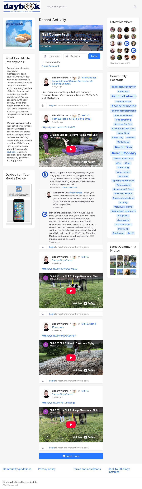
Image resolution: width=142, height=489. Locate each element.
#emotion (123, 133)
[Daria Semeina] (133, 43)
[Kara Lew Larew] (119, 36)
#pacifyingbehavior (123, 180)
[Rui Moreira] (127, 36)
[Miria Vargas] (127, 43)
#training (123, 228)
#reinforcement (123, 193)
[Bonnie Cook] (113, 57)
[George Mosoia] (113, 50)
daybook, (11, 152)
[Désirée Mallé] (113, 29)
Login (52, 105)
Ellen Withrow (60, 77)
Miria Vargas (57, 172)
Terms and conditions (87, 469)
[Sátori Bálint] (119, 50)
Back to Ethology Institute (119, 471)
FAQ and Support (56, 6)
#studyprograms (123, 206)
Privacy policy (47, 469)
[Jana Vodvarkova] (119, 43)
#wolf (130, 233)
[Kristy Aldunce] (133, 50)
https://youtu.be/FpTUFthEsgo (58, 402)
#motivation (123, 172)
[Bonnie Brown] (133, 57)
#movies (123, 176)
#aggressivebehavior (123, 86)
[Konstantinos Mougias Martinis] (127, 29)
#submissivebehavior (123, 211)
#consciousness (123, 115)
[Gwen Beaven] (113, 43)
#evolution (123, 147)
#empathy (117, 137)
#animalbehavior (123, 96)
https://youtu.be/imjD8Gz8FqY (59, 335)
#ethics (130, 137)
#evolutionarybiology (123, 153)
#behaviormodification (123, 106)
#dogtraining (123, 119)
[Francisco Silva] (133, 36)
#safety (123, 202)
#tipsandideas (123, 224)
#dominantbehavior (123, 128)
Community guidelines (17, 469)
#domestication (123, 124)
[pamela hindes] (119, 57)
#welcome (118, 233)
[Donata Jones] (119, 29)
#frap (127, 163)
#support (123, 215)
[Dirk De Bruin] (133, 29)
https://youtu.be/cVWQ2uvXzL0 (59, 268)
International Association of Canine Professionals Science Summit (74, 80)
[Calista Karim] (127, 50)
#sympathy (123, 220)
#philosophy (123, 185)
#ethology (123, 142)
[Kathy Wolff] (113, 36)
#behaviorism (123, 101)
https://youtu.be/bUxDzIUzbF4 (58, 127)
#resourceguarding (123, 198)
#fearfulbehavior (123, 158)
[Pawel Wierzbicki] (127, 57)
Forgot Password (50, 66)
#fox (118, 163)
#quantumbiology (123, 189)
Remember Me (53, 62)
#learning (123, 167)
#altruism (123, 91)
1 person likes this (69, 187)
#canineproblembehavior (123, 110)
